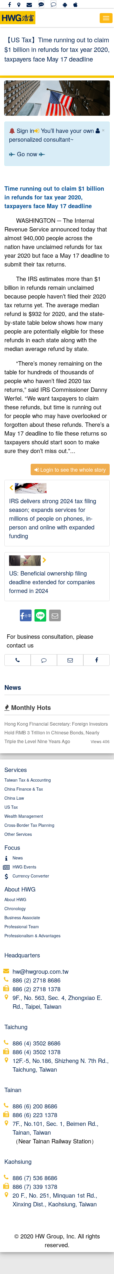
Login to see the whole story (72, 469)
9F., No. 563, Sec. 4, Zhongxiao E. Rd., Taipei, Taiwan (57, 1001)
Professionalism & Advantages (32, 935)
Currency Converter (31, 876)
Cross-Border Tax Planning (29, 825)
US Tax (11, 807)
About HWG (15, 899)
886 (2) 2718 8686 (37, 980)
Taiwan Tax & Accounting (27, 780)
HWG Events (24, 867)
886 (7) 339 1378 (35, 1186)
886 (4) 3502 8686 (37, 1043)
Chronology (15, 908)
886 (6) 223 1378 (35, 1114)
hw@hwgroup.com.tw (40, 971)
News (12, 687)
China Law (14, 798)
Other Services (18, 834)
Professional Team (21, 926)
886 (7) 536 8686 (35, 1177)
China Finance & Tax (23, 789)
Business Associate (22, 917)
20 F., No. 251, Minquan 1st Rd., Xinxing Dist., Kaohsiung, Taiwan (55, 1199)
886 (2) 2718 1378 (37, 989)
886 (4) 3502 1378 (37, 1051)
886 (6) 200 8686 (35, 1106)
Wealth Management (23, 816)
